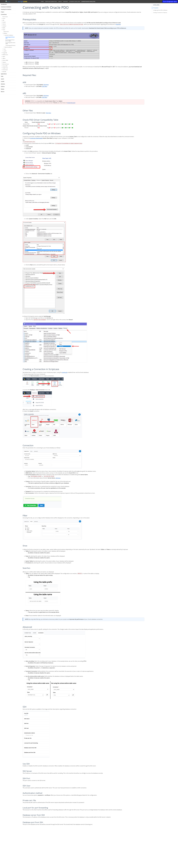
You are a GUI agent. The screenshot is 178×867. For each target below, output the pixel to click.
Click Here (46, 84)
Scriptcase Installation (6, 7)
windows (65, 1)
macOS (5, 51)
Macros (2, 91)
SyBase (4, 58)
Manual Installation (8, 47)
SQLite (4, 56)
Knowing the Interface (6, 9)
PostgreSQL (5, 52)
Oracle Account (71, 103)
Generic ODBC (5, 60)
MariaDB (4, 71)
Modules (3, 84)
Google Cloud (5, 67)
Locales (2, 81)
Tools (2, 76)
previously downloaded (36, 138)
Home (42, 1)
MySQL (4, 27)
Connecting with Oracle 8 (10, 45)
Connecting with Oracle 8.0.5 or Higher (9, 40)
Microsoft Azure (6, 64)
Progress (4, 62)
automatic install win (74, 1)
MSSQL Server (5, 54)
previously (64, 372)
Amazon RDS (5, 66)
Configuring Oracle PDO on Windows (160, 10)
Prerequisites (155, 7)
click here (57, 478)
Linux (5, 49)
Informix (4, 24)
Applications (4, 73)
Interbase (4, 26)
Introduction (4, 4)
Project (2, 12)
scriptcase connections (51, 1)
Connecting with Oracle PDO (10, 37)
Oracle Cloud (5, 69)
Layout (2, 79)
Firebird (4, 22)
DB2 (3, 20)
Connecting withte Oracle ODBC (10, 43)
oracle (60, 1)
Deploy (2, 89)
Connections (4, 14)
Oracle (4, 29)
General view (5, 16)
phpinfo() (118, 24)
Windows (5, 33)
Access (4, 18)
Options (3, 86)
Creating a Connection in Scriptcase (160, 12)
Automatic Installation (9, 35)
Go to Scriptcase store (170, 1)
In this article (156, 5)
